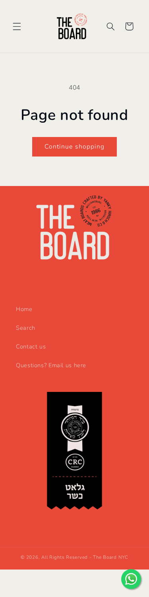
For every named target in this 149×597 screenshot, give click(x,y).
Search (25, 328)
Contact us (31, 346)
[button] (17, 26)
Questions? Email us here (51, 365)
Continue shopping (74, 146)
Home (24, 309)
